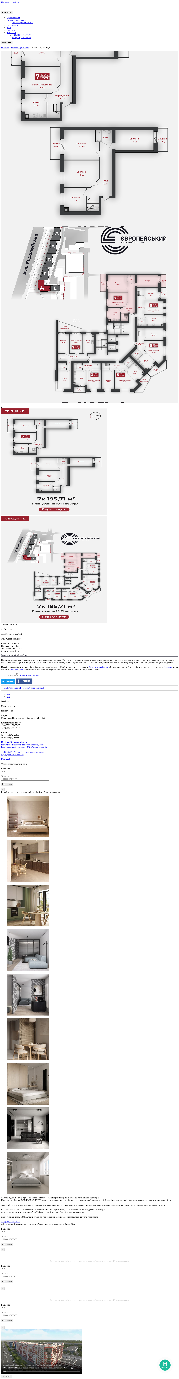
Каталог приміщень (16, 20)
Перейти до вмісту (10, 2)
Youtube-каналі (16, 669)
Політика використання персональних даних (22, 745)
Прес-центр (12, 25)
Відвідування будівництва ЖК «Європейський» (24, 747)
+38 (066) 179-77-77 (21, 35)
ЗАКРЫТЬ (6, 1376)
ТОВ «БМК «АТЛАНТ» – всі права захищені (22, 753)
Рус (8, 696)
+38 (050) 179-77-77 (21, 37)
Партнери (11, 30)
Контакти (11, 32)
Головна (5, 47)
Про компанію (13, 17)
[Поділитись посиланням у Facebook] (25, 683)
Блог (9, 27)
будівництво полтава (29, 675)
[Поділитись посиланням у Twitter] (8, 683)
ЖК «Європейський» (22, 22)
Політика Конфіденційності (14, 742)
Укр (8, 694)
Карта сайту (7, 759)
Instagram (168, 667)
